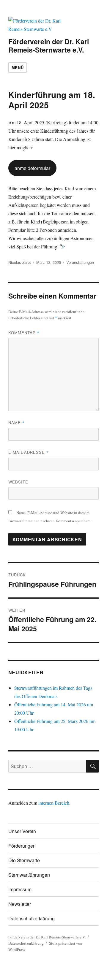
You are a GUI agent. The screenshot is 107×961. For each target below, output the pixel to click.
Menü (17, 67)
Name (16, 422)
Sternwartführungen (29, 874)
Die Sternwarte (24, 860)
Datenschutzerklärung (31, 918)
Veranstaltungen (80, 262)
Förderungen (22, 845)
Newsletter (19, 903)
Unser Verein (22, 831)
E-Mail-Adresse (28, 452)
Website (18, 482)
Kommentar (24, 332)
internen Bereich (53, 803)
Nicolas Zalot (19, 262)
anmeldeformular (32, 168)
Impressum (20, 889)
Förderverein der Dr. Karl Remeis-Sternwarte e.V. (48, 46)
